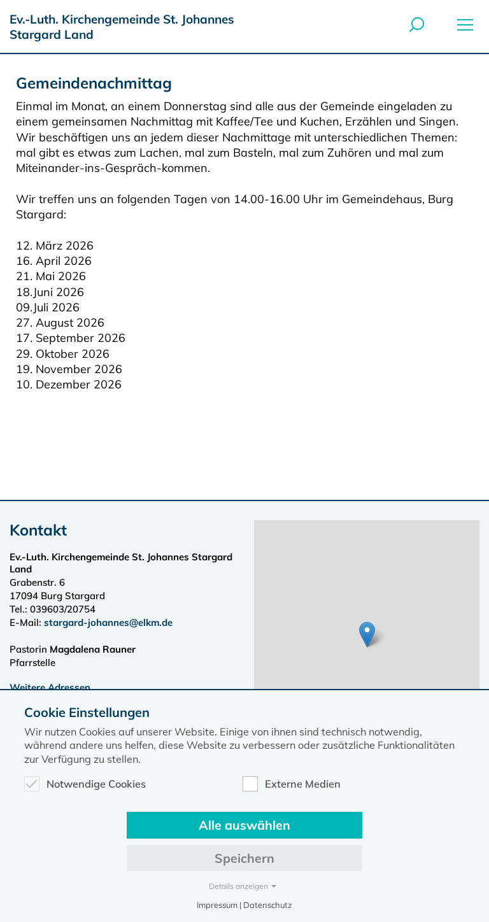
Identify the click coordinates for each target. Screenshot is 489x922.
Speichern (244, 858)
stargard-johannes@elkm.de (109, 622)
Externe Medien (303, 783)
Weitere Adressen (50, 687)
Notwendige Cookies (96, 783)
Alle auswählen (244, 825)
